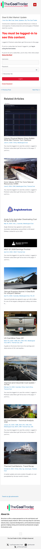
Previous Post (6, 90)
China (15, 142)
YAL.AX (32, 296)
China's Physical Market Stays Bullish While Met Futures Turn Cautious (19, 139)
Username (5, 59)
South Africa (29, 387)
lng (23, 469)
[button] (34, 4)
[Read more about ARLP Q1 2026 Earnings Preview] (20, 243)
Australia (19, 223)
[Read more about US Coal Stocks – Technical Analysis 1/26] (20, 411)
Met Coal (11, 20)
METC (9, 342)
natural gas (28, 469)
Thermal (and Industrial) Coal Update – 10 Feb (20, 384)
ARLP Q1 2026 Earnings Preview (17, 249)
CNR (14, 186)
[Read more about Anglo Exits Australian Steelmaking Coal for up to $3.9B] (20, 209)
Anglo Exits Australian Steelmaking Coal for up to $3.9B (20, 220)
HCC (25, 340)
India (20, 469)
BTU (19, 340)
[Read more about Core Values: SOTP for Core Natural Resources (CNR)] (20, 169)
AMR (15, 340)
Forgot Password (7, 83)
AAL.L (15, 223)
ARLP (15, 252)
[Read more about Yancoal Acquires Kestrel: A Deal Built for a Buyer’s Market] (20, 278)
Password (5, 66)
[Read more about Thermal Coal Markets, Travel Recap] (20, 453)
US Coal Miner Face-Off (14, 338)
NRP (20, 426)
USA (21, 342)
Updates (21, 20)
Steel (16, 20)
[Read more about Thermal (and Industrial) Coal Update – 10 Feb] (20, 368)
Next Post (36, 90)
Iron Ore (5, 20)
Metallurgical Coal (22, 142)
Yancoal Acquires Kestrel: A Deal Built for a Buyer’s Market (19, 292)
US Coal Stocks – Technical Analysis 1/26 (19, 421)
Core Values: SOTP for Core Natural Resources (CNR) (18, 183)
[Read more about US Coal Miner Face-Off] (20, 323)
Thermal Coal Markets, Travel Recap (19, 466)
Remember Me (8, 74)
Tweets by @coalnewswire (10, 496)
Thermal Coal (31, 186)
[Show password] (36, 70)
